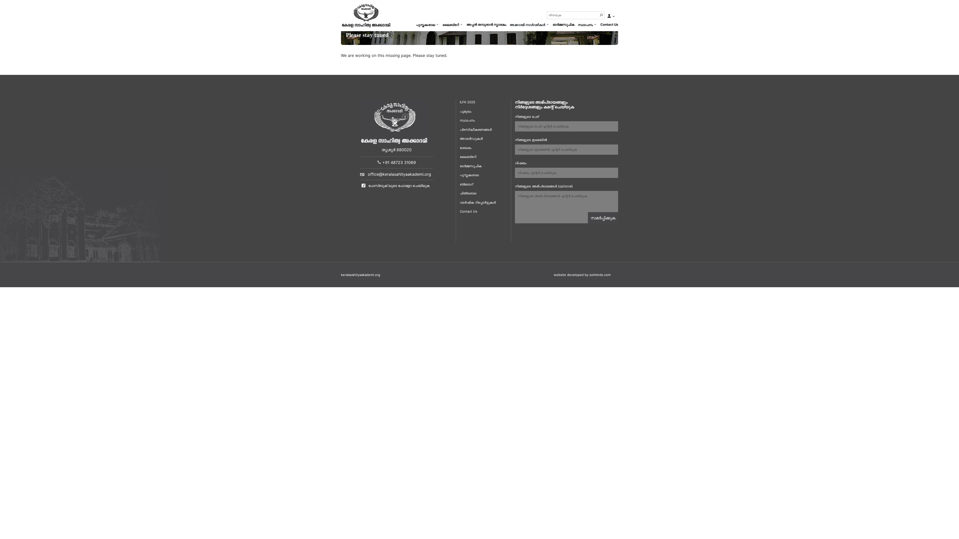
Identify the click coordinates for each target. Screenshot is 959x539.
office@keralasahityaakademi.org (399, 174)
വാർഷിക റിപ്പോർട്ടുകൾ (478, 202)
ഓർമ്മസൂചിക (563, 24)
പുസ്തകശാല (425, 25)
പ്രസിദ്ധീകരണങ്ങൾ (476, 130)
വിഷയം (520, 163)
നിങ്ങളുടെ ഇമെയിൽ (531, 140)
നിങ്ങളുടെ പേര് (527, 117)
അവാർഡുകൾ (471, 138)
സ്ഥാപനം (585, 25)
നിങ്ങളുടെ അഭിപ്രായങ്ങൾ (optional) (544, 186)
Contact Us (609, 24)
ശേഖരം (465, 148)
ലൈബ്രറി (451, 25)
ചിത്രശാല (468, 193)
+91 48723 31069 (398, 162)
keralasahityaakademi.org (360, 275)
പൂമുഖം (465, 111)
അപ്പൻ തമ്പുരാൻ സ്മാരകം (486, 24)
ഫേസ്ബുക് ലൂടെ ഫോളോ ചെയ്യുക (398, 185)
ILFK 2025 (467, 102)
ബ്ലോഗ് (466, 184)
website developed (569, 275)
